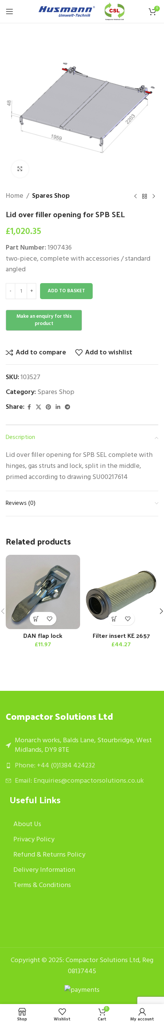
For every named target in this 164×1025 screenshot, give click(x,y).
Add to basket (66, 291)
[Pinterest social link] (48, 407)
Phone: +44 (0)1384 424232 (55, 765)
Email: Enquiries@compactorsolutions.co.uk (79, 780)
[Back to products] (144, 196)
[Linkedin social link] (58, 407)
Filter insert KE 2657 (121, 635)
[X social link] (38, 407)
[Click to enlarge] (20, 169)
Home (14, 196)
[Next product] (153, 196)
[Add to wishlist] (49, 618)
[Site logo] (66, 11)
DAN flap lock (43, 635)
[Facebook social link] (29, 407)
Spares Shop (51, 196)
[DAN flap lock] (43, 592)
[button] (36, 618)
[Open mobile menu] (9, 11)
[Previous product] (135, 196)
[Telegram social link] (67, 407)
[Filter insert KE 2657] (121, 592)
